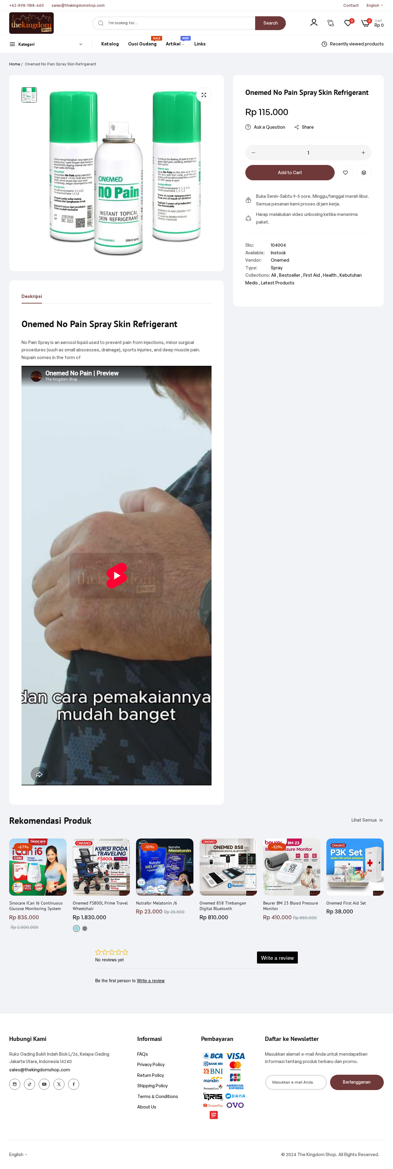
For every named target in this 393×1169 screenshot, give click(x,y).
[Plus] (363, 152)
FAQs (142, 1054)
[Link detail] (14, 1084)
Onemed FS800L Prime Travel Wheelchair (100, 905)
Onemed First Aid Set (346, 903)
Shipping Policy (152, 1085)
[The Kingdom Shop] (31, 23)
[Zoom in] (204, 95)
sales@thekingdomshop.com (39, 1069)
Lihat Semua (364, 820)
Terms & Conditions (157, 1096)
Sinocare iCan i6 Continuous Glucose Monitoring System (36, 905)
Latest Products (277, 282)
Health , (331, 275)
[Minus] (253, 152)
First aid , (312, 275)
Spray (276, 267)
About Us (146, 1106)
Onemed (280, 260)
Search (270, 22)
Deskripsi (31, 296)
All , (274, 275)
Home (14, 64)
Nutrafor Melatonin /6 (156, 903)
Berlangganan (357, 1082)
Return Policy (150, 1075)
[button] (345, 172)
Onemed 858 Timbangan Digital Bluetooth (223, 905)
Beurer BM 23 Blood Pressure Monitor (290, 905)
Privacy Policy (151, 1064)
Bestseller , (290, 275)
